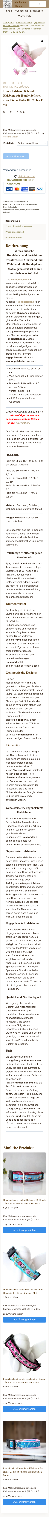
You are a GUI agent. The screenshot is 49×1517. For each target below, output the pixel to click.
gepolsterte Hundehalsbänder (25, 204)
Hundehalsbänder (10, 207)
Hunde (22, 210)
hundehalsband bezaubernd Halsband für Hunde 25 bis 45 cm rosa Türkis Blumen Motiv (23, 1472)
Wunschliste (21, 10)
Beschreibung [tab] (12, 221)
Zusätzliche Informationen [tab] (19, 226)
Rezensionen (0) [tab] (13, 237)
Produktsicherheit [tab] (14, 232)
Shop (9, 10)
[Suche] (40, 4)
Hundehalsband (32, 210)
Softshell (6, 212)
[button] (42, 41)
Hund (17, 210)
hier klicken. (23, 423)
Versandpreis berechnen (17, 170)
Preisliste (8, 143)
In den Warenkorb (16, 156)
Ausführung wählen (24, 1230)
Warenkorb (24, 16)
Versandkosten (10, 136)
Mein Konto (36, 10)
